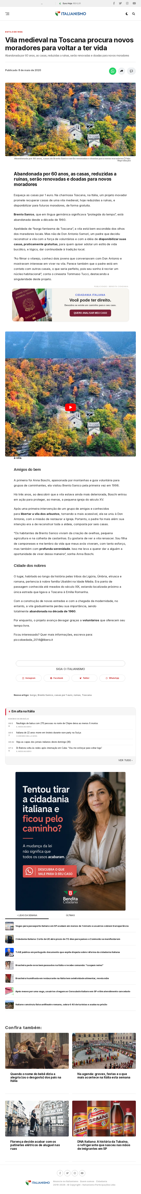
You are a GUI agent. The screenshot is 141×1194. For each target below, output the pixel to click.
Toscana (87, 695)
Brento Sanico (45, 695)
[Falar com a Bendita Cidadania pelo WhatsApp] (70, 841)
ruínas (77, 695)
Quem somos (87, 1181)
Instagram (30, 678)
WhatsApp (114, 678)
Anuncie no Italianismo (65, 1181)
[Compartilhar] (121, 71)
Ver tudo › (125, 760)
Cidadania (101, 1181)
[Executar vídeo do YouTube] (70, 407)
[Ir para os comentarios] (131, 71)
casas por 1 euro (63, 695)
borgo (33, 695)
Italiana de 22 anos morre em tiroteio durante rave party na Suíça (48, 732)
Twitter (86, 678)
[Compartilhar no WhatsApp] (112, 71)
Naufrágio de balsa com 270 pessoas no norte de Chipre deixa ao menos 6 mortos (57, 723)
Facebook (58, 678)
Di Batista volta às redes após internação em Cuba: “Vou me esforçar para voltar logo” (59, 748)
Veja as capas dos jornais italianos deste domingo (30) (43, 742)
